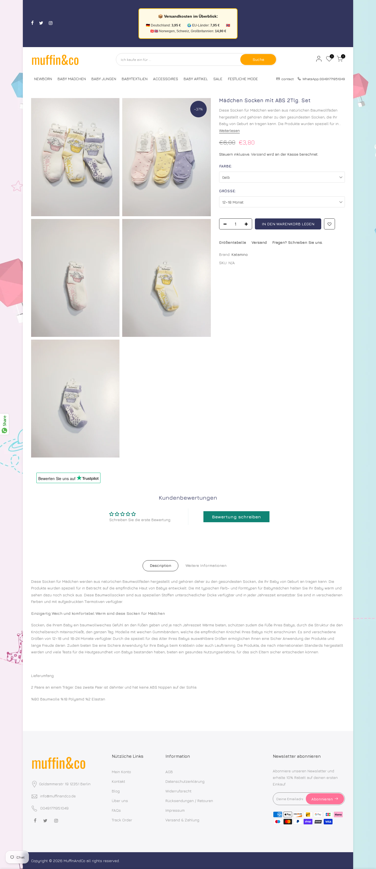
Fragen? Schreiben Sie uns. (297, 242)
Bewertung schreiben (236, 516)
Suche (258, 59)
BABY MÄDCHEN (72, 78)
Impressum (175, 810)
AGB (169, 771)
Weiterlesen (229, 130)
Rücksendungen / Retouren (189, 800)
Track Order (122, 819)
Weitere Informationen (206, 565)
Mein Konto (121, 771)
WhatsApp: (322, 78)
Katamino (239, 254)
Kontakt (118, 781)
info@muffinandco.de (58, 796)
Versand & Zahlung (182, 819)
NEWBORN (43, 78)
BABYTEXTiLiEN (135, 78)
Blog (116, 791)
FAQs (116, 810)
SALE (217, 78)
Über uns (120, 800)
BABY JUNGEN (103, 78)
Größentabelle (232, 242)
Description (160, 565)
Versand (258, 154)
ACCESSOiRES (165, 78)
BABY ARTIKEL (196, 78)
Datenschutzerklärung (185, 781)
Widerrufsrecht (178, 791)
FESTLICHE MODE (243, 78)
